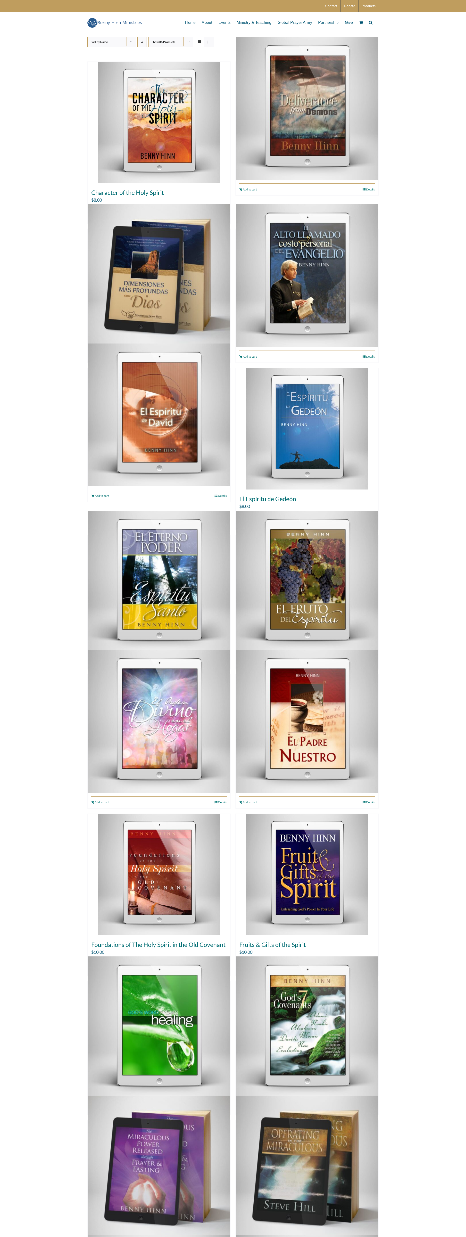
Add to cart (250, 189)
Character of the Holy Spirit (127, 192)
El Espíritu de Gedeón (267, 498)
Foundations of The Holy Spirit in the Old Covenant (158, 944)
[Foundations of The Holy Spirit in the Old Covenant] (159, 874)
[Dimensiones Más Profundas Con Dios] (159, 275)
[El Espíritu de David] (159, 415)
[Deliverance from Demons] (307, 108)
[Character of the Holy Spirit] (159, 122)
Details (370, 189)
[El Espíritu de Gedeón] (307, 429)
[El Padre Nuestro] (307, 721)
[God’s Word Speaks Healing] (159, 1027)
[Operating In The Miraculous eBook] (307, 1167)
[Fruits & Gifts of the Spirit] (307, 874)
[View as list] (209, 42)
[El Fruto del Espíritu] (307, 582)
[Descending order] (142, 42)
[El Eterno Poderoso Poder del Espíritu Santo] (159, 582)
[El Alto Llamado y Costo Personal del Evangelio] (307, 275)
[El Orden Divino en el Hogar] (159, 721)
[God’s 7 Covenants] (307, 1027)
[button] (371, 22)
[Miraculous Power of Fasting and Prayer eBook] (159, 1167)
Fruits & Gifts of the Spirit (272, 944)
